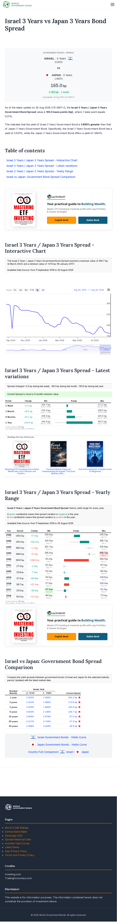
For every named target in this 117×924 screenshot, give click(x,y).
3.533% (30, 707)
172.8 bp (73, 702)
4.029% (47, 726)
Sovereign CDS (14, 835)
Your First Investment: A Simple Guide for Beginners (95, 470)
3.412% (30, 702)
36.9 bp (74, 726)
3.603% (30, 712)
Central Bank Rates (16, 831)
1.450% (47, 697)
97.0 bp (74, 716)
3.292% (30, 697)
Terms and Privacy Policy (19, 855)
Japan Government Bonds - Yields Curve (62, 744)
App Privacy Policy (16, 851)
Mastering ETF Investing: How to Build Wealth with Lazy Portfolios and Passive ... (22, 471)
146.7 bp (73, 712)
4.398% (30, 726)
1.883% (47, 707)
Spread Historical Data (18, 839)
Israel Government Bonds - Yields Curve (61, 737)
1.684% (47, 702)
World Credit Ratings (16, 827)
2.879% (47, 716)
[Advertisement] (58, 41)
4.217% (30, 721)
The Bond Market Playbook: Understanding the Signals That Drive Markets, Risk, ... (58, 471)
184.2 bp (73, 697)
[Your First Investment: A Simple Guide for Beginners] (95, 454)
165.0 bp (73, 707)
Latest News (12, 847)
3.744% (47, 721)
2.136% (47, 712)
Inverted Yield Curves (17, 843)
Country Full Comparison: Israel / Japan (58, 751)
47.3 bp (74, 721)
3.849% (30, 716)
